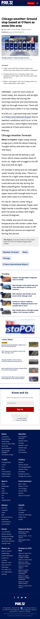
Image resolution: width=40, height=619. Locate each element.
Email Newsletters (7, 556)
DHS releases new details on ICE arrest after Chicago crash (13, 352)
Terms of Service (21, 420)
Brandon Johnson (23, 474)
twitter (21, 597)
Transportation (6, 462)
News (25, 252)
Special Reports (6, 448)
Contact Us (5, 558)
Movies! (20, 493)
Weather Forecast (26, 29)
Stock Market (6, 524)
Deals (3, 512)
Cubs (3, 491)
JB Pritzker (21, 472)
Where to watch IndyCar (23, 567)
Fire (3, 495)
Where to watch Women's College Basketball (23, 577)
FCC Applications (7, 572)
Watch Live (31, 3)
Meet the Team (6, 562)
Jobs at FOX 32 (6, 565)
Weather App (22, 448)
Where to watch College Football (23, 556)
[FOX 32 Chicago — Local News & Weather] (7, 3)
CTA (3, 467)
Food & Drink (22, 491)
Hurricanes (21, 450)
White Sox (5, 493)
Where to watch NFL (24, 553)
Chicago (6, 258)
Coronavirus (22, 510)
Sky (3, 498)
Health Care (22, 517)
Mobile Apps (5, 553)
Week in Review (6, 534)
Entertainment (24, 481)
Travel (3, 465)
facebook (14, 597)
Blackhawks (5, 486)
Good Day (5, 446)
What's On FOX (23, 486)
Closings (21, 443)
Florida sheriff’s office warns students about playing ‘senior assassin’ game (13, 377)
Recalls (20, 519)
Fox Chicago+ (22, 488)
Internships (5, 567)
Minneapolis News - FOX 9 (24, 540)
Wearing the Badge (8, 536)
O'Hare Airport (6, 472)
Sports (4, 481)
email (25, 597)
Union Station (6, 476)
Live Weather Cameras (22, 437)
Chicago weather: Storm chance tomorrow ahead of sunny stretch (12, 360)
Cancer (20, 508)
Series (4, 529)
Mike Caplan (7, 29)
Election (20, 462)
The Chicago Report (24, 467)
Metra (3, 469)
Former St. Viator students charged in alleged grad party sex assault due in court (24, 304)
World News (5, 441)
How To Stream (7, 551)
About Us (6, 548)
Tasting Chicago (7, 539)
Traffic (4, 459)
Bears (3, 484)
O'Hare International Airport (17, 117)
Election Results (23, 465)
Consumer (5, 510)
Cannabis (21, 512)
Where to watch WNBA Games (23, 582)
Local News (5, 437)
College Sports (6, 500)
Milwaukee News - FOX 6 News (24, 532)
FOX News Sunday (7, 455)
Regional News (24, 529)
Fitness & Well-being (24, 515)
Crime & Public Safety (8, 444)
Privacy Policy (22, 418)
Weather (22, 434)
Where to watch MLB (25, 560)
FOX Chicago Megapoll (6, 451)
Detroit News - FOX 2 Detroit (25, 536)
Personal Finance (7, 517)
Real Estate (5, 519)
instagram (18, 597)
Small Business (6, 522)
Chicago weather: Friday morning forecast (15, 58)
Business (4, 508)
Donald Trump (23, 469)
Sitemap (4, 574)
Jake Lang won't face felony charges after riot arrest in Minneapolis (14, 369)
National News (6, 439)
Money (4, 505)
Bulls (3, 488)
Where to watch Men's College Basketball (23, 571)
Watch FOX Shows (24, 495)
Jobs (3, 515)
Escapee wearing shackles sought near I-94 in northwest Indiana (14, 345)
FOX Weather (22, 452)
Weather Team (23, 445)
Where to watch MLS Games (25, 586)
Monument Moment (8, 541)
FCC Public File (6, 569)
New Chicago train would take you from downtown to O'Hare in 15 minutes (25, 287)
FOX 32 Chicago (16, 29)
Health (21, 505)
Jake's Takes (22, 484)
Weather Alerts (23, 441)
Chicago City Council (24, 476)
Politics (21, 459)
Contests (4, 560)
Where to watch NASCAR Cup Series (24, 563)
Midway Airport (6, 474)
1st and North (6, 532)
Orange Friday (6, 543)
